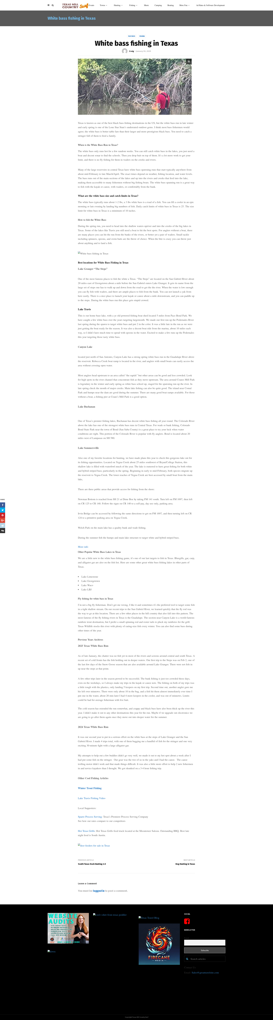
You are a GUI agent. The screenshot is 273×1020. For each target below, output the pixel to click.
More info (83, 546)
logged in (98, 890)
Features (131, 36)
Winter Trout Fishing (90, 788)
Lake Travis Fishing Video (91, 798)
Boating (170, 5)
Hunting (117, 5)
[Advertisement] (56, 974)
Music (146, 5)
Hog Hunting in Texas (185, 864)
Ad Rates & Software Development (210, 5)
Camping (158, 5)
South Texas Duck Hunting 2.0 (92, 864)
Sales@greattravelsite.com (205, 972)
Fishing (132, 5)
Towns (102, 5)
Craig (131, 51)
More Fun (183, 5)
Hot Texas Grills (86, 831)
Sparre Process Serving (90, 816)
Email (186, 938)
